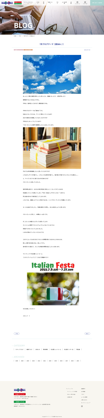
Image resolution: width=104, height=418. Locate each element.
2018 (61, 361)
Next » (87, 333)
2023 (33, 361)
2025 (22, 361)
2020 (50, 361)
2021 (44, 361)
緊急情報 (45, 349)
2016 (72, 361)
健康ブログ (29, 349)
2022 (39, 361)
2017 (66, 361)
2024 (28, 361)
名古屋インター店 (68, 349)
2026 (16, 361)
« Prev (16, 333)
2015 (78, 361)
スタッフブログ (19, 349)
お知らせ (37, 349)
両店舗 (78, 349)
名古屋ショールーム (56, 349)
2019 (55, 361)
